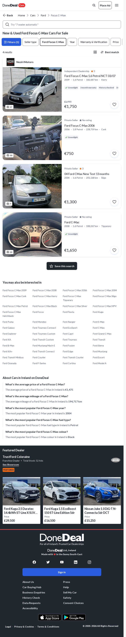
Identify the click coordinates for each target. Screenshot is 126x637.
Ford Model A (99, 363)
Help (66, 587)
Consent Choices (73, 602)
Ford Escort (99, 357)
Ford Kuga (98, 312)
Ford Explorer (9, 333)
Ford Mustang (100, 351)
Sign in (62, 572)
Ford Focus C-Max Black (45, 306)
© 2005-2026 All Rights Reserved (100, 626)
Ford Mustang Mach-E (44, 345)
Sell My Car (70, 592)
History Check (31, 597)
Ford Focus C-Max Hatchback (12, 314)
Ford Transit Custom (43, 339)
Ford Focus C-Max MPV (105, 306)
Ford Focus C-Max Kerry (45, 296)
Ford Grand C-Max (102, 333)
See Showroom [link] (11, 464)
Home (21, 15)
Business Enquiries (33, 592)
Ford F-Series (39, 363)
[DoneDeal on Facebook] (34, 562)
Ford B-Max (8, 345)
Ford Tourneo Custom (44, 333)
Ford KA (7, 339)
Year (72, 41)
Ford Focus (38, 312)
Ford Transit (99, 339)
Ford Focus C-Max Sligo (104, 296)
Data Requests (31, 602)
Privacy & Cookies (24, 626)
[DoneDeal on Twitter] (48, 562)
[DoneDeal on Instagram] (89, 562)
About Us (28, 581)
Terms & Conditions (48, 626)
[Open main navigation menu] (117, 5)
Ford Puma (8, 321)
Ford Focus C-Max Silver (75, 306)
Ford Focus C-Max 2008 (45, 290)
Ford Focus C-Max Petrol (15, 306)
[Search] (7, 24)
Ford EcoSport (70, 327)
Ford (43, 15)
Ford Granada (9, 363)
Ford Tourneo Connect (44, 327)
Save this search (64, 266)
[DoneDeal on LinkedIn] (76, 562)
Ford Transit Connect (44, 351)
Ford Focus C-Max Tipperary (72, 298)
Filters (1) (13, 42)
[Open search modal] (94, 5)
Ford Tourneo (70, 339)
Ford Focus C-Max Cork (14, 296)
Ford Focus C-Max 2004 (105, 290)
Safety (67, 597)
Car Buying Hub (31, 587)
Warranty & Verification (93, 41)
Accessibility (30, 608)
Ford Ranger (69, 321)
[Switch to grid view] (95, 52)
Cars (32, 15)
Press (66, 581)
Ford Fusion (69, 345)
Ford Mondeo (39, 321)
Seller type (30, 41)
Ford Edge (68, 351)
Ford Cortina (69, 363)
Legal (8, 626)
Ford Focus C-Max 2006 (75, 290)
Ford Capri (68, 333)
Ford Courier (39, 357)
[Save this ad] (114, 104)
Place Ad (105, 5)
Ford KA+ (7, 351)
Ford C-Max (99, 327)
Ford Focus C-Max (53, 41)
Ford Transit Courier (73, 357)
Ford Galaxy (9, 327)
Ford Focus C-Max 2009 (15, 290)
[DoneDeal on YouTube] (62, 562)
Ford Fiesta (68, 312)
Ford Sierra (98, 345)
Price (116, 41)
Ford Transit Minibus (13, 357)
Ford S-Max (98, 321)
